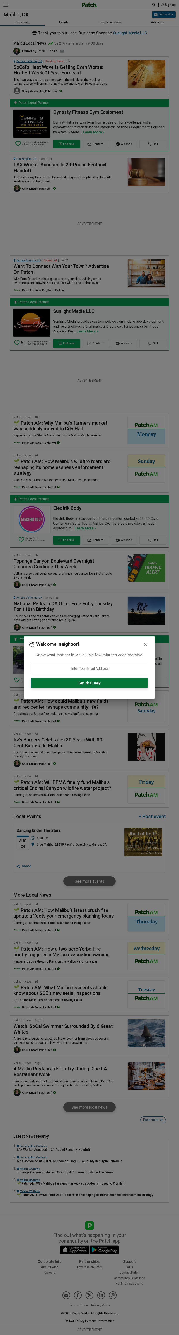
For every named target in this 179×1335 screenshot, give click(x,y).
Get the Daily (89, 683)
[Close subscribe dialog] (145, 644)
